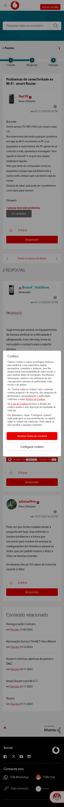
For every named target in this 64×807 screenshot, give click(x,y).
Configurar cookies (32, 447)
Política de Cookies (35, 399)
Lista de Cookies (19, 404)
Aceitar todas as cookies (32, 436)
